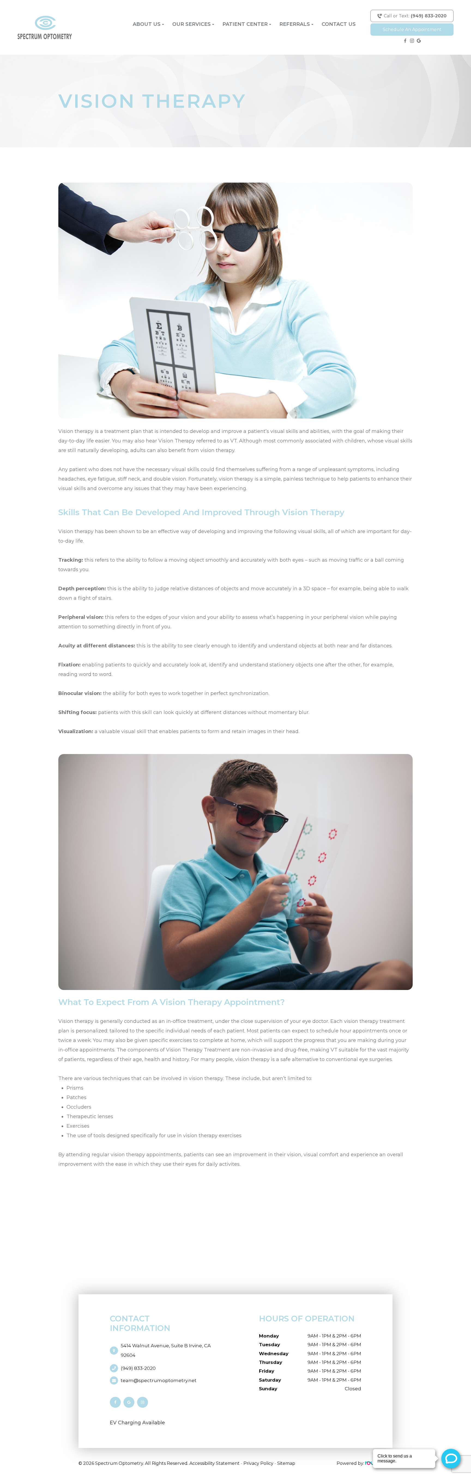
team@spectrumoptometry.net (159, 1380)
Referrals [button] (294, 24)
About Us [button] (147, 24)
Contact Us (339, 24)
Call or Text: (415, 16)
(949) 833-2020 (138, 1368)
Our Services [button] (191, 24)
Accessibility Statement (214, 1463)
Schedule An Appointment (412, 29)
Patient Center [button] (245, 24)
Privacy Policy (258, 1463)
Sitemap (286, 1463)
